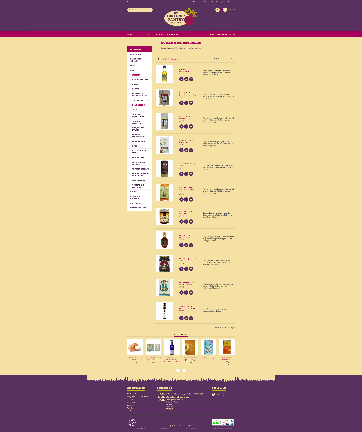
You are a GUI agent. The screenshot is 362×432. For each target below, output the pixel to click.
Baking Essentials (137, 122)
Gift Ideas (135, 203)
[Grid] (155, 59)
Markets (130, 405)
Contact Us (163, 429)
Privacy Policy (140, 429)
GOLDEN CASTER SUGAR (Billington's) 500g (186, 189)
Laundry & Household (135, 197)
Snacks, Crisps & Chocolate (140, 175)
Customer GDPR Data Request (221, 429)
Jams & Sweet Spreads (138, 163)
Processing (131, 402)
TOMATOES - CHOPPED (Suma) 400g (227, 360)
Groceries (170, 48)
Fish (132, 70)
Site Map (130, 411)
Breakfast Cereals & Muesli (140, 95)
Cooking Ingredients (138, 136)
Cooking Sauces (139, 141)
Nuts (134, 146)
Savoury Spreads (140, 169)
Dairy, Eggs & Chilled (136, 60)
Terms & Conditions (190, 429)
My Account (197, 2)
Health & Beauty (140, 80)
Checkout (231, 2)
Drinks (133, 192)
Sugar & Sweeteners (194, 48)
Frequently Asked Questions (137, 397)
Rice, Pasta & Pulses (138, 129)
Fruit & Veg (135, 54)
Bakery (135, 89)
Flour (135, 110)
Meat (132, 66)
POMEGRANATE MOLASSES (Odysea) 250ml (187, 308)
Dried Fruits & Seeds (139, 152)
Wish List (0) (208, 2)
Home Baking (180, 48)
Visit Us (130, 408)
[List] (158, 59)
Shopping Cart (220, 2)
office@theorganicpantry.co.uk (177, 397)
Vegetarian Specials (138, 186)
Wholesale (131, 399)
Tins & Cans (137, 100)
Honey (135, 84)
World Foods (138, 180)
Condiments (138, 158)
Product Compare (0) (170, 59)
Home (163, 48)
